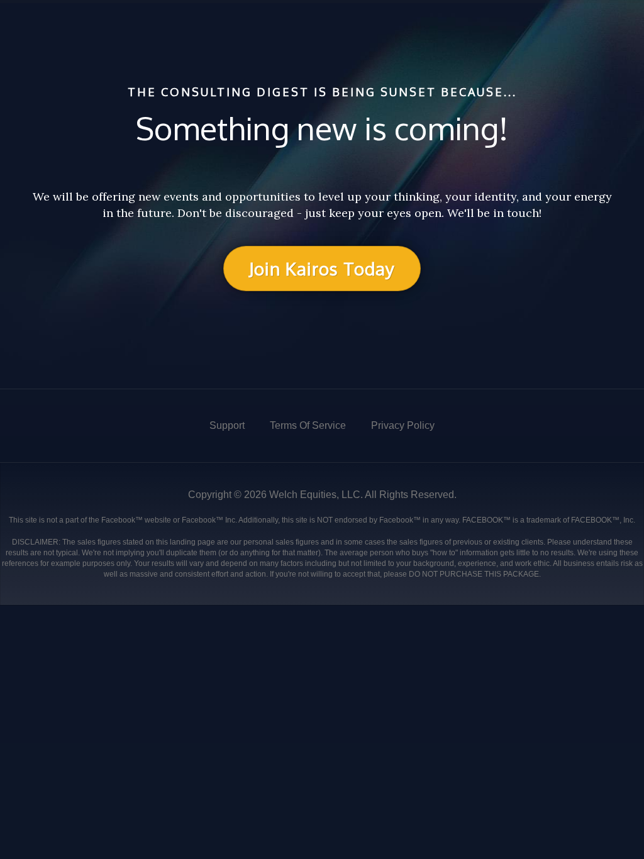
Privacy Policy (403, 425)
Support (227, 425)
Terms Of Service (308, 425)
